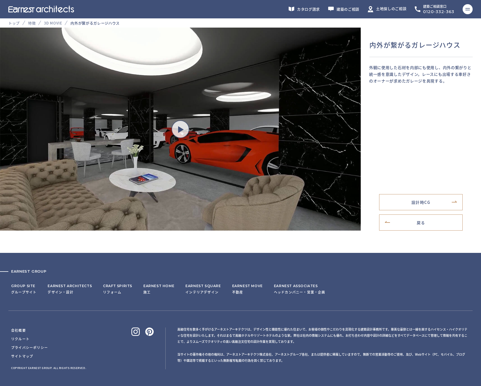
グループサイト (23, 289)
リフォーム (117, 289)
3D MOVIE (53, 23)
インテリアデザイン (203, 289)
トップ (14, 23)
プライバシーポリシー (29, 347)
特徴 (32, 23)
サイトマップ (22, 356)
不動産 (247, 289)
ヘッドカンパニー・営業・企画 (299, 289)
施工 (158, 289)
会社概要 (18, 330)
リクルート (20, 338)
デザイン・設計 (70, 289)
